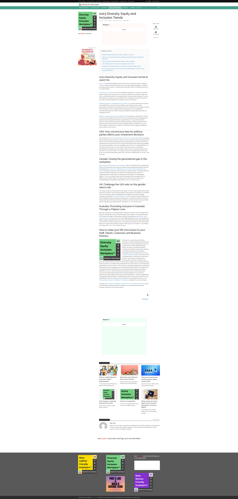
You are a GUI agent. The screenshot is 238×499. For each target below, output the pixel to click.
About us (139, 7)
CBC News (129, 180)
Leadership (125, 7)
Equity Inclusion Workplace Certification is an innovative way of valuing (125, 283)
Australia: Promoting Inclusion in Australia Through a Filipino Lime (121, 66)
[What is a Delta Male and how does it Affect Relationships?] (108, 370)
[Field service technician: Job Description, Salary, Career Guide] (150, 370)
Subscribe (132, 7)
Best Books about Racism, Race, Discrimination (129, 378)
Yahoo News (112, 225)
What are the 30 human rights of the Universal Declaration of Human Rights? (149, 404)
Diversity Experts (123, 1)
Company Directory (115, 1)
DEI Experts (94, 497)
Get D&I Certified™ (82, 1)
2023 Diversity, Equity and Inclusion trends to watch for (118, 54)
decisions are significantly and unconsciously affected (124, 138)
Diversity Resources (83, 7)
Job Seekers (104, 7)
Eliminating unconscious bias (107, 92)
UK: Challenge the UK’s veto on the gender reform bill (118, 64)
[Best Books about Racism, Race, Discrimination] (129, 370)
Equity (129, 240)
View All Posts (156, 419)
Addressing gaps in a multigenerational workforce (113, 103)
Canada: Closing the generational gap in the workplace (118, 61)
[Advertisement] (91, 484)
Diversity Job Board (91, 1)
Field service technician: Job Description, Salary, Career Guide (149, 379)
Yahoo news (102, 83)
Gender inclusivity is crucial (121, 196)
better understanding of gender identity (112, 116)
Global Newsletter (155, 1)
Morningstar (143, 152)
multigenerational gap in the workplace (113, 165)
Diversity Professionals (115, 7)
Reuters (131, 201)
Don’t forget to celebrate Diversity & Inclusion (107, 402)
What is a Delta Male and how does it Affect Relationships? (107, 379)
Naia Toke (112, 20)
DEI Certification (95, 7)
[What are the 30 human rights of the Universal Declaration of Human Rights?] (151, 394)
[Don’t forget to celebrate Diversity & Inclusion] (108, 394)
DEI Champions (131, 1)
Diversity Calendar (106, 1)
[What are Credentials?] (129, 394)
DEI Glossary (98, 1)
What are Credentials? (127, 401)
